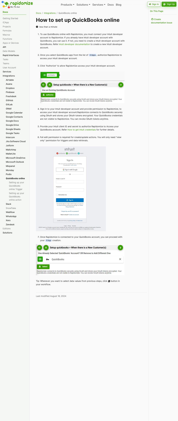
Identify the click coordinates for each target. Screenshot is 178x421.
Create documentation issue (161, 21)
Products (66, 4)
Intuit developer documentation (74, 44)
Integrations (50, 13)
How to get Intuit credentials (81, 129)
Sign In (155, 4)
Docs (111, 4)
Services (97, 4)
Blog (118, 4)
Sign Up (171, 4)
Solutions (82, 4)
